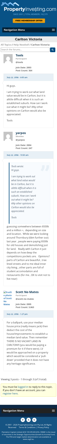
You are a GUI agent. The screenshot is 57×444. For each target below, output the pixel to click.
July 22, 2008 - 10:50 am (18, 155)
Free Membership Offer (28, 21)
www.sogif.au (28, 439)
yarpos (21, 133)
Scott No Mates (27, 292)
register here (10, 393)
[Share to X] (28, 420)
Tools (19, 55)
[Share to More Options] (34, 420)
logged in (23, 387)
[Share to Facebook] (23, 420)
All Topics (6, 44)
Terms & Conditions (27, 427)
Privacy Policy (43, 427)
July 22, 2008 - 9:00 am (17, 77)
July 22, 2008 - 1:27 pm (17, 314)
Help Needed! (21, 44)
